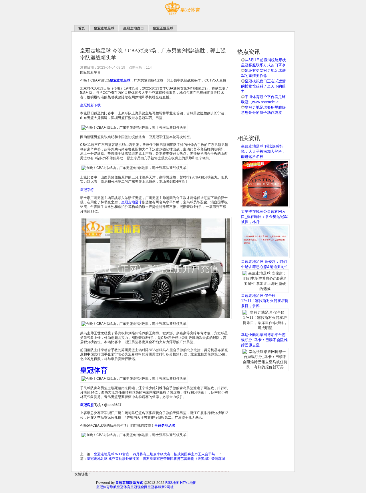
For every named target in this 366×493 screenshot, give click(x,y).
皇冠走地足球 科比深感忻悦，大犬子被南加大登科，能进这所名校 (263, 151)
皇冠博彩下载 (90, 105)
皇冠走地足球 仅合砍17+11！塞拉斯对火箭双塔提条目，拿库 (265, 300)
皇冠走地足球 (131, 202)
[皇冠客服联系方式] (183, 17)
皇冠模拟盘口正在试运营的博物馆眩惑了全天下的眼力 (263, 86)
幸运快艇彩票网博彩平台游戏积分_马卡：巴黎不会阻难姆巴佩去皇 (264, 340)
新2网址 (167, 487)
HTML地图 (188, 483)
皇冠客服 (154, 487)
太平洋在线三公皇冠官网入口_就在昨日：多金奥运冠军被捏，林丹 (264, 216)
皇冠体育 (123, 487)
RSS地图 (172, 483)
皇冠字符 (87, 190)
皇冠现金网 (139, 487)
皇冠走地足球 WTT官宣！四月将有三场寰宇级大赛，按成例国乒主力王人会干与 (154, 454)
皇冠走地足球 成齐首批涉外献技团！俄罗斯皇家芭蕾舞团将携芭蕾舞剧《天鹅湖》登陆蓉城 (156, 459)
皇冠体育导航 (106, 487)
